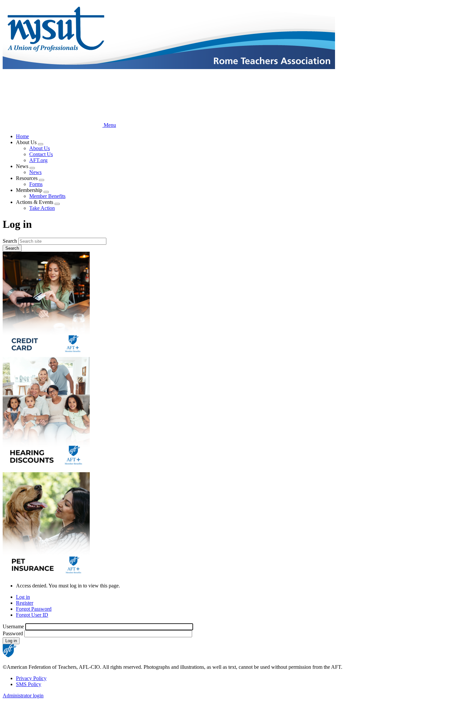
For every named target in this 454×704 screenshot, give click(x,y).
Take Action (42, 208)
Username (13, 626)
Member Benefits (47, 196)
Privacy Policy (31, 678)
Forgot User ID (32, 615)
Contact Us (41, 154)
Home (22, 136)
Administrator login (23, 695)
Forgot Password (34, 609)
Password (13, 633)
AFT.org (38, 160)
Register (24, 603)
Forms (36, 184)
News (35, 172)
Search (10, 241)
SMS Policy (28, 684)
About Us (39, 148)
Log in (23, 597)
